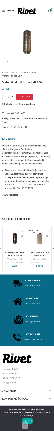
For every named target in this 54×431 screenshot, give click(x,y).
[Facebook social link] (27, 3)
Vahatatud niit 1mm (12, 75)
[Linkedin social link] (22, 127)
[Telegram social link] (26, 127)
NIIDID (15, 72)
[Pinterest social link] (19, 127)
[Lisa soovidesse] (22, 230)
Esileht (5, 72)
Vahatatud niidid (29, 72)
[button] (22, 236)
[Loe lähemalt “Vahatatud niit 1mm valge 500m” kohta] (47, 236)
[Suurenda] (7, 62)
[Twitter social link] (15, 127)
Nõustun (28, 421)
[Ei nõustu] (25, 425)
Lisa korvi (24, 96)
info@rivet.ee (33, 321)
